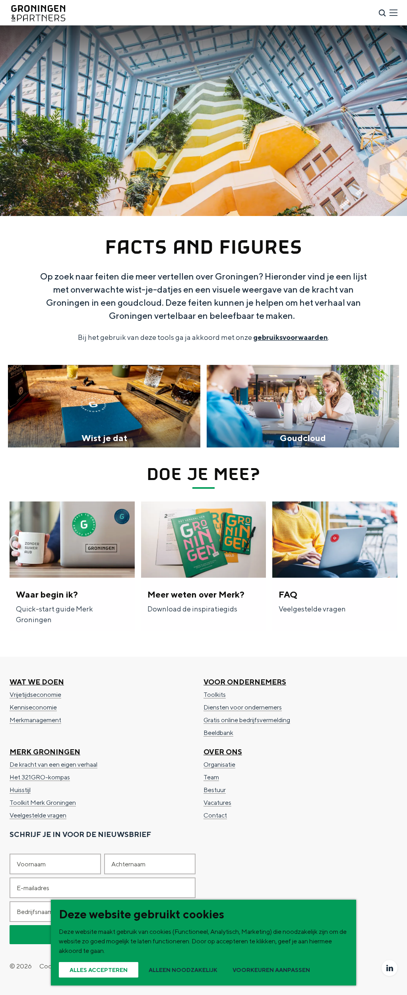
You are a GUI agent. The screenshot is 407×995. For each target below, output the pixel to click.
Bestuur (215, 790)
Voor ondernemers (245, 682)
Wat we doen (37, 682)
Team (211, 777)
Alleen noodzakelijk (183, 970)
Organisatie (219, 764)
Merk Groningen (45, 752)
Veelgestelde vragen (38, 815)
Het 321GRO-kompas (40, 777)
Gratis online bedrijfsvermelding (247, 720)
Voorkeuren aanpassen (271, 970)
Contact (215, 815)
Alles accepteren (99, 970)
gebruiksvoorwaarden (290, 337)
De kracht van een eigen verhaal (53, 764)
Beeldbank (218, 733)
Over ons (223, 752)
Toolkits (215, 694)
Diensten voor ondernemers (243, 707)
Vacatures (217, 802)
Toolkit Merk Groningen (43, 802)
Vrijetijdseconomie (35, 694)
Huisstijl (20, 790)
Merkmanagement (35, 720)
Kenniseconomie (33, 707)
